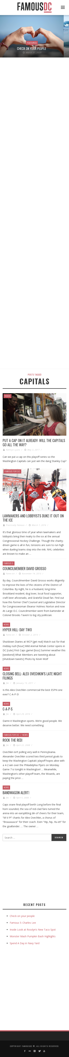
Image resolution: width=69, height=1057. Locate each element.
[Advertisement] (32, 871)
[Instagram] (34, 1051)
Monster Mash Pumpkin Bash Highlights (33, 936)
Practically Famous (15, 525)
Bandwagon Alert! (16, 792)
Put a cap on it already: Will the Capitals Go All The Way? (34, 442)
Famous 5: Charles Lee (23, 922)
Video (7, 395)
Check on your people (32, 48)
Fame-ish (10, 573)
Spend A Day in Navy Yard (24, 943)
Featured (32, 42)
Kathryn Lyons (13, 449)
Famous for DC (12, 471)
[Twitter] (39, 1051)
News (6, 624)
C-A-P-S (8, 709)
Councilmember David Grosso (24, 568)
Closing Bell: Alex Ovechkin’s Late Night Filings (32, 676)
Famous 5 (8, 563)
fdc (7, 683)
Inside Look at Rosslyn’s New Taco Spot (33, 929)
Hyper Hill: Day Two (17, 629)
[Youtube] (44, 1051)
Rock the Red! (12, 740)
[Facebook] (24, 1051)
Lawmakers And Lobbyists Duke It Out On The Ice (33, 518)
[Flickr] (29, 1051)
